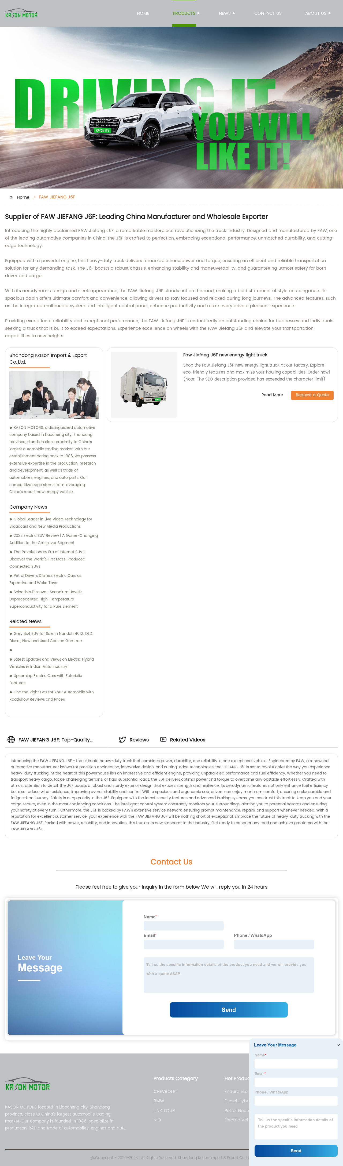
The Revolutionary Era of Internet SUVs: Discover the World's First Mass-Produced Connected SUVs (47, 559)
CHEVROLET (165, 1091)
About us (315, 13)
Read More (272, 395)
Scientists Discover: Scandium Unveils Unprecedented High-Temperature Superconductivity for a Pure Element (45, 599)
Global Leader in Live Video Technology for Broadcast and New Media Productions (50, 523)
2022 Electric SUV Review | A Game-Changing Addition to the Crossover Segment (53, 539)
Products (184, 13)
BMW (159, 1101)
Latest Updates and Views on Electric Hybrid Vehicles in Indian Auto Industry (51, 663)
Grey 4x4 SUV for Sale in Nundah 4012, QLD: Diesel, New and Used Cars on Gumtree (51, 637)
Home (143, 13)
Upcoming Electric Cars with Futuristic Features (45, 679)
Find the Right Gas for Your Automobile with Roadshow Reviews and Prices (51, 696)
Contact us (268, 13)
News (225, 13)
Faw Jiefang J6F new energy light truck (225, 355)
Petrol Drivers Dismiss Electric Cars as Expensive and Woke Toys (45, 579)
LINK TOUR (164, 1110)
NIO (157, 1120)
